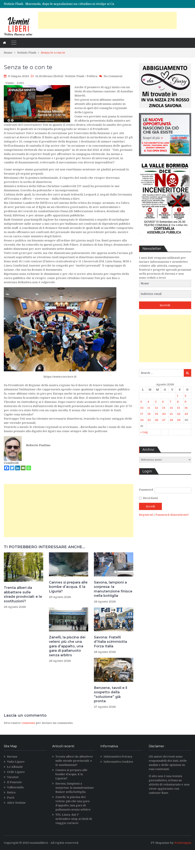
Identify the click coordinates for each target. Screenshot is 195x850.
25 (149, 420)
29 (179, 420)
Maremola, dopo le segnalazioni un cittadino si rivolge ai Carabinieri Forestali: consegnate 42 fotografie (102, 4)
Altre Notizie (16, 802)
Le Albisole (15, 767)
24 (142, 420)
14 (171, 408)
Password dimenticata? (172, 514)
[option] (70, 4)
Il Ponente (14, 782)
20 (164, 414)
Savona (12, 756)
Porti (10, 797)
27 (163, 420)
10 (141, 408)
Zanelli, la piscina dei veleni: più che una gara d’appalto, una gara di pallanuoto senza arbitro (67, 646)
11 (148, 408)
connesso (28, 723)
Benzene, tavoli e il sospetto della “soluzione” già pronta (110, 694)
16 (186, 408)
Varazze (13, 777)
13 (163, 408)
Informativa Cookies (118, 761)
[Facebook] (6, 468)
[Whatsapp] (28, 468)
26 (156, 420)
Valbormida (15, 787)
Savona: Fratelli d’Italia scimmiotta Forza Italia (110, 641)
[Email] (23, 468)
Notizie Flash (74, 76)
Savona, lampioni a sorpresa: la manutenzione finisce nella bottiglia (113, 589)
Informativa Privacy (118, 756)
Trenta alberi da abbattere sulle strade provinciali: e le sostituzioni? (23, 594)
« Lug (144, 432)
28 (171, 420)
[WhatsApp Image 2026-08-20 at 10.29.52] (165, 238)
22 (178, 414)
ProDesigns (182, 842)
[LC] (165, 159)
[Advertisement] (107, 20)
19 (156, 414)
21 (171, 414)
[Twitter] (12, 468)
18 (148, 414)
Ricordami (150, 498)
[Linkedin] (17, 468)
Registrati (146, 514)
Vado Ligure (16, 761)
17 (141, 414)
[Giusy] (165, 111)
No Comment (113, 76)
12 (156, 408)
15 (178, 408)
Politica (92, 76)
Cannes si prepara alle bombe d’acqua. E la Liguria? (68, 586)
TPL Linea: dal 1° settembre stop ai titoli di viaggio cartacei (73, 819)
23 (186, 414)
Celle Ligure (16, 772)
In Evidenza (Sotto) (49, 76)
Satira (11, 792)
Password (146, 489)
